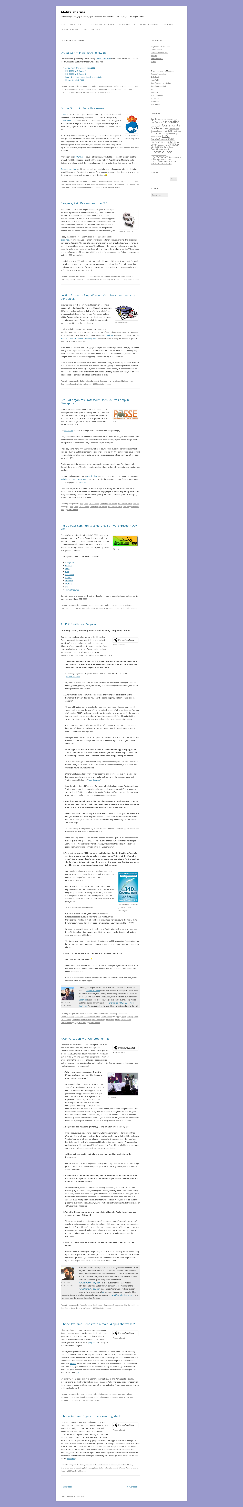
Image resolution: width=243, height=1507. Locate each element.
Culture (114, 276)
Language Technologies (149, 24)
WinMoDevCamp (73, 676)
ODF (177, 144)
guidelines (65, 240)
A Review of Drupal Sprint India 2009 (80, 68)
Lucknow (69, 581)
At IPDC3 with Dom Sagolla (78, 624)
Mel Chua (64, 479)
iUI (103, 1292)
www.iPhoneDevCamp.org (121, 1295)
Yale (94, 338)
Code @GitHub (156, 49)
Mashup (161, 145)
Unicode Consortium (158, 74)
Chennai (68, 565)
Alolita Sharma (73, 12)
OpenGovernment (160, 149)
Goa (67, 571)
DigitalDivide (177, 131)
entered (73, 1363)
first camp (68, 430)
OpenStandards (160, 157)
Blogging (83, 276)
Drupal (63, 114)
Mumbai (68, 584)
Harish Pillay (92, 476)
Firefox (158, 136)
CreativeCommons (103, 276)
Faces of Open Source (159, 52)
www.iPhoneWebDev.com (89, 1289)
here (77, 1373)
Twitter (153, 62)
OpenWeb (174, 157)
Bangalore (69, 562)
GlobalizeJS (155, 77)
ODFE (153, 89)
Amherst (64, 338)
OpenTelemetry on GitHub (161, 83)
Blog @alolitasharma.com (160, 46)
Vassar (80, 338)
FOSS (136, 86)
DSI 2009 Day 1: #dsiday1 (75, 71)
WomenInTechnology (161, 163)
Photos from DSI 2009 (74, 80)
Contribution (128, 86)
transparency (105, 279)
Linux (112, 605)
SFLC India (154, 92)
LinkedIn (154, 55)
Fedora (153, 136)
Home (63, 24)
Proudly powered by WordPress (72, 1496)
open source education (158, 155)
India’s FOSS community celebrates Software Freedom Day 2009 (99, 527)
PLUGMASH (79, 157)
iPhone (87, 1016)
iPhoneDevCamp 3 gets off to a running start (90, 1416)
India (63, 89)
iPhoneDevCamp (93, 990)
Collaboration (97, 86)
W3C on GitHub (156, 98)
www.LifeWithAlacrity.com (89, 1283)
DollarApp (83, 1000)
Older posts (67, 1487)
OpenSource (70, 89)
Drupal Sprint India (103, 59)
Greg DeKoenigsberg (81, 479)
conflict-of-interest (77, 279)
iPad (166, 142)
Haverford (73, 338)
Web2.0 (169, 161)
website (110, 335)
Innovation (79, 1016)
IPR (178, 142)
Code (89, 86)
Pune (67, 587)
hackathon (71, 1458)
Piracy (180, 157)
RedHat (136, 503)
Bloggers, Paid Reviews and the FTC (84, 203)
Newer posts (133, 1487)
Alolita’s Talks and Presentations (100, 24)
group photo (93, 1342)
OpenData (168, 147)
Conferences (118, 86)
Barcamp (83, 86)
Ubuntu (168, 159)
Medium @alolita (157, 59)
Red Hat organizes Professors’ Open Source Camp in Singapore (95, 401)
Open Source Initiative (159, 86)
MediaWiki (155, 80)
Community (107, 86)
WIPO (175, 161)
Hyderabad (69, 574)
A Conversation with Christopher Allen (86, 1038)
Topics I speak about (92, 30)
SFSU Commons (157, 95)
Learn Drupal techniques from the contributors (84, 77)
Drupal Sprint (66, 120)
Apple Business (94, 780)
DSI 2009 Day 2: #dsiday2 (75, 74)
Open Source (169, 24)
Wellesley (88, 338)
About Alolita (76, 24)
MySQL (172, 145)
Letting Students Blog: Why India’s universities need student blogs (98, 296)
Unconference (76, 92)
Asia (81, 503)
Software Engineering (69, 30)
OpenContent (157, 146)
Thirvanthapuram (72, 590)
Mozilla (166, 145)
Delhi (67, 568)
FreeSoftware (66, 184)
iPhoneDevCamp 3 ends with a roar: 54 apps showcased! (98, 1324)
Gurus (130, 1305)
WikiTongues (155, 104)
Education (104, 381)
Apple (82, 1013)
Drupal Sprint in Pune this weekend (84, 108)
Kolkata (68, 577)
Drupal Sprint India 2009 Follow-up (83, 52)
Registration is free (68, 169)
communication (156, 126)
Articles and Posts (127, 24)
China (152, 122)
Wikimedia (155, 101)
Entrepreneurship (67, 1016)
